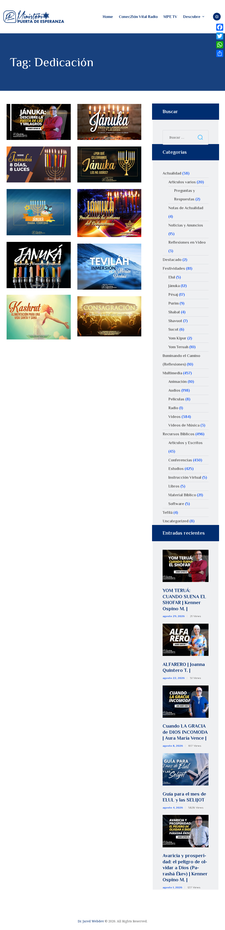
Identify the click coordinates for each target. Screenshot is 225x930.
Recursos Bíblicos (178, 434)
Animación (177, 381)
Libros (174, 486)
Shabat (174, 312)
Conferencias (180, 460)
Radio (173, 408)
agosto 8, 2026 (173, 745)
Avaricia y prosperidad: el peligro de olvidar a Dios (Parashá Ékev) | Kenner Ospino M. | (185, 867)
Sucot (173, 329)
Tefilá (167, 512)
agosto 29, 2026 (174, 616)
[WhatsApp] (219, 44)
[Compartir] (219, 53)
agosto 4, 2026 (173, 807)
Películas (176, 399)
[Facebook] (219, 27)
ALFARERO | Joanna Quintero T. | (184, 667)
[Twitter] (219, 36)
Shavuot (175, 321)
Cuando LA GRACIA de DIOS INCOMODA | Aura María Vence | (185, 732)
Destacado (172, 259)
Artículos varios (182, 182)
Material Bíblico (182, 495)
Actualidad (172, 173)
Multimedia (172, 373)
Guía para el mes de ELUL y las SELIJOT (184, 797)
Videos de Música (184, 425)
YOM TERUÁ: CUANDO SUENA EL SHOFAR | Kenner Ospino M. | (184, 599)
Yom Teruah (178, 347)
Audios (174, 390)
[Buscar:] (186, 137)
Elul (171, 277)
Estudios (176, 468)
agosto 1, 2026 (172, 887)
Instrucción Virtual (184, 477)
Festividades (174, 268)
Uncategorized (176, 521)
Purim (173, 303)
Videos (174, 416)
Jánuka (174, 286)
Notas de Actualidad (185, 208)
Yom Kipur (177, 338)
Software (176, 504)
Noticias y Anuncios (185, 225)
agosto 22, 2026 (174, 678)
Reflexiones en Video (187, 242)
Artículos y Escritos (185, 443)
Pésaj (173, 294)
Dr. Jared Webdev (91, 921)
